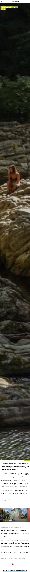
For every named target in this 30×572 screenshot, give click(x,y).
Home (1, 461)
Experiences (7, 461)
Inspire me (4, 461)
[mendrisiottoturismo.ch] (1, 1)
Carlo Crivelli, (16, 563)
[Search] (28, 1)
